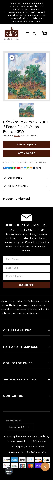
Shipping (17, 135)
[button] (27, 33)
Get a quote (26, 153)
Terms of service (36, 446)
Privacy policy (18, 446)
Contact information (37, 452)
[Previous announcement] (4, 12)
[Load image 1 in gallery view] (26, 110)
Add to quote (26, 144)
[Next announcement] (49, 12)
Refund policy (39, 441)
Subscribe (26, 285)
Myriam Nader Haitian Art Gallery (30, 436)
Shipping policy (16, 452)
